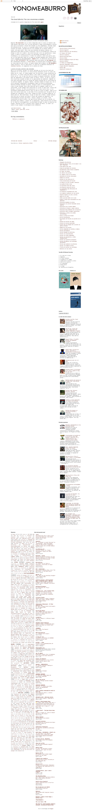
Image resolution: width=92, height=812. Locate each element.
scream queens (28, 687)
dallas (18, 575)
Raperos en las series (65, 227)
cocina (22, 563)
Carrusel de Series (40, 721)
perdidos (26, 663)
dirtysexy (31, 579)
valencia (13, 744)
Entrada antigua (52, 140)
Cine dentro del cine (65, 166)
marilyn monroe (15, 634)
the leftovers (28, 720)
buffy (33, 554)
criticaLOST (28, 569)
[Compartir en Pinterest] (17, 111)
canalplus (31, 556)
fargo (30, 592)
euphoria (13, 589)
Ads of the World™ (40, 679)
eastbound (25, 584)
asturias (16, 543)
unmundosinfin (27, 741)
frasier (13, 596)
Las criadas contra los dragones (44, 740)
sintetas (16, 695)
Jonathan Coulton (16, 66)
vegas (33, 744)
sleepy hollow (19, 696)
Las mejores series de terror (67, 187)
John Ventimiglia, (21, 60)
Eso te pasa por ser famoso (43, 787)
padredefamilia (15, 659)
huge (26, 613)
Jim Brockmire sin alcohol (42, 718)
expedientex (28, 589)
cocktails (31, 563)
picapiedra (13, 667)
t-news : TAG (39, 772)
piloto (26, 667)
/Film (37, 534)
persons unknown (27, 665)
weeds (33, 746)
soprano (32, 699)
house (12, 612)
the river (15, 727)
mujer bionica (15, 647)
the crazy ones (30, 715)
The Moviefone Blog (40, 776)
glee (18, 599)
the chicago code (19, 714)
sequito (27, 691)
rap (31, 676)
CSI (30, 571)
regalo (23, 679)
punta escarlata (19, 675)
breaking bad (23, 554)
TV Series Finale (40, 597)
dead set (20, 576)
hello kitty (21, 606)
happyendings (31, 601)
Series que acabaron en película (68, 244)
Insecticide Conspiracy (42, 788)
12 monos (13, 534)
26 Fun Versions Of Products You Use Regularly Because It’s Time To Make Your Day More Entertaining (45, 558)
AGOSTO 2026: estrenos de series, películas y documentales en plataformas (73, 351)
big (20, 547)
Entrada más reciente (16, 140)
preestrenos (16, 671)
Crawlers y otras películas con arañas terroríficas (73, 400)
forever (13, 595)
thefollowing (14, 731)
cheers (21, 559)
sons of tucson (24, 699)
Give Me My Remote (40, 610)
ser (33, 691)
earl (19, 584)
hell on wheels (28, 605)
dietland (20, 579)
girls (12, 599)
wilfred (24, 748)
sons (29, 698)
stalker (18, 703)
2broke (24, 534)
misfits (30, 642)
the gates (18, 719)
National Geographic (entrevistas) (69, 64)
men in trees (20, 638)
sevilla (32, 692)
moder (23, 644)
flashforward (28, 593)
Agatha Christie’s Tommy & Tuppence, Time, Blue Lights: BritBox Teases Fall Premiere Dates (45, 599)
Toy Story (28, 735)
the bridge (27, 712)
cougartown (31, 567)
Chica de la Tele (40, 743)
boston (32, 552)
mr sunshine (21, 645)
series (27, 109)
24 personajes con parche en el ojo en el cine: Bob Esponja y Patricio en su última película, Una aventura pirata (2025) (73, 438)
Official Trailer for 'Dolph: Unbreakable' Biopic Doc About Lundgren (43, 551)
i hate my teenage (15, 614)
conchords (31, 566)
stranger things (22, 706)
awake (23, 543)
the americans (25, 711)
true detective (18, 737)
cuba (12, 573)
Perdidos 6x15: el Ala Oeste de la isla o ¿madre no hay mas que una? (73, 370)
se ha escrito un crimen (24, 688)
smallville (29, 696)
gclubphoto (64, 42)
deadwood (27, 576)
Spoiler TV (38, 574)
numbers (30, 653)
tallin (26, 708)
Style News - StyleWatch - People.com (45, 732)
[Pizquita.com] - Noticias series (44, 697)
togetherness (14, 733)
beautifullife (26, 544)
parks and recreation (25, 660)
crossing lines (17, 571)
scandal (13, 687)
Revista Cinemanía (64, 54)
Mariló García (64, 40)
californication (27, 555)
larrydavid (29, 621)
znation (20, 750)
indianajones (25, 614)
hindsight (20, 609)
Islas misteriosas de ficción (67, 180)
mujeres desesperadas (28, 647)
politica (13, 669)
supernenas (19, 708)
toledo (20, 733)
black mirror (27, 548)
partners (13, 661)
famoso (23, 592)
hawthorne (13, 605)
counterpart (17, 569)
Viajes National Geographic (67, 66)
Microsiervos (39, 562)
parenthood (31, 659)
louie (28, 629)
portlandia (26, 669)
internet (17, 616)
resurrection (14, 680)
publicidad (31, 673)
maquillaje (28, 633)
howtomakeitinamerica (16, 613)
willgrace (31, 748)
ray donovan (14, 677)
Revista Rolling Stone (65, 56)
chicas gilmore (30, 559)
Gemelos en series (64, 177)
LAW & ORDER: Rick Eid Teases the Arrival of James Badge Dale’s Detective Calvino (44, 613)
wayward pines (24, 746)
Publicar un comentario (18, 119)
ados (15, 535)
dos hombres (17, 583)
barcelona (30, 543)
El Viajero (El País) (65, 53)
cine (16, 562)
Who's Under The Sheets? (42, 629)
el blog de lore (40, 636)
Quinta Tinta (39, 747)
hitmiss (26, 609)
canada (25, 556)
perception (16, 663)
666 (33, 534)
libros (26, 622)
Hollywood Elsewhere (41, 586)
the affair (16, 711)
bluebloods (13, 550)
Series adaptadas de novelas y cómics (69, 229)
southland (24, 700)
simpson (32, 694)
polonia (19, 669)
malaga (24, 631)
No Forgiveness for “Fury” (42, 587)
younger (13, 750)
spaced (15, 702)
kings (22, 621)
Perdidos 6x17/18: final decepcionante (72, 320)
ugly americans (21, 739)
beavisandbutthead (15, 546)
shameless (16, 694)
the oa (21, 724)
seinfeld (19, 689)
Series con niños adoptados (67, 235)
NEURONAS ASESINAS (40, 674)
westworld (16, 748)
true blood (31, 736)
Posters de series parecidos (67, 223)
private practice (15, 673)
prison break (27, 672)
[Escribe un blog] (13, 111)
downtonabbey (28, 583)
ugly (12, 739)
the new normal (26, 723)
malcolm (30, 631)
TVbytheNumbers (39, 799)
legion (12, 622)
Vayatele (38, 541)
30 (28, 534)
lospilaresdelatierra (18, 629)
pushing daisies (30, 675)
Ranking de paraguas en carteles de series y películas (71, 411)
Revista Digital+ (64, 50)
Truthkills (38, 617)
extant (12, 591)
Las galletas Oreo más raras (67, 185)
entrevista (22, 587)
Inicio (35, 140)
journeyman (16, 618)
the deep (15, 716)
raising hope (23, 676)
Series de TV (39, 764)
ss (11, 703)
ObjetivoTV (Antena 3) (65, 69)
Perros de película (65, 217)
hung (31, 613)
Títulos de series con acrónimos (68, 247)
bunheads (16, 555)
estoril (30, 588)
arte (33, 542)
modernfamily (31, 644)
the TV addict (39, 653)
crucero (25, 571)
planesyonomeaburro (16, 668)
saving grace (28, 685)
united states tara (16, 741)
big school (25, 547)
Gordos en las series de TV (67, 179)
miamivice (15, 639)
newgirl (15, 652)
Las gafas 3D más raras (66, 184)
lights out (20, 625)
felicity (13, 593)
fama (18, 592)
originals (19, 657)
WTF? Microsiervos (40, 632)
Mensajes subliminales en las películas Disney (73, 425)
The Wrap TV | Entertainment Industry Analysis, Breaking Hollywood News (45, 804)
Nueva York (22, 653)
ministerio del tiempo (18, 642)
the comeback (20, 715)
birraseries (17, 548)
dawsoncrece (13, 576)
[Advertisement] (34, 130)
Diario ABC (62, 67)
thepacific (23, 731)
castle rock (29, 558)
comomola (21, 566)
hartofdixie (17, 604)
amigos (16, 539)
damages (25, 575)
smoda (17, 698)
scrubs (12, 688)
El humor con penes (65, 171)
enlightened (25, 585)
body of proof (22, 551)
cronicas (19, 570)
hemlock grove (14, 608)
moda (12, 644)
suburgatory (16, 707)
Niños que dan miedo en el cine (68, 197)
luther (22, 630)
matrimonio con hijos (28, 635)
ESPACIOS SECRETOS (40, 685)
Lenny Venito (31, 61)
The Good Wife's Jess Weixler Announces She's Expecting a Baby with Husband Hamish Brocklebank (44, 734)
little (14, 626)
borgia (22, 552)
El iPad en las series (65, 172)
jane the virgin (15, 617)
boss (28, 552)
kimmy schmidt (14, 621)
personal (13, 665)
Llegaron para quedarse (42, 758)
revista (28, 680)
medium (15, 637)
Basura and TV (39, 753)
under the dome (17, 740)
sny (23, 698)
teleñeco (17, 710)
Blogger (51, 808)
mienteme (22, 639)
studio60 (32, 706)
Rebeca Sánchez (39, 717)
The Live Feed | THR (41, 801)
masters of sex (15, 635)
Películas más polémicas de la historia (70, 209)
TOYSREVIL (38, 628)
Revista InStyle (64, 61)
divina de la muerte (19, 580)
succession (24, 707)
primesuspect (17, 672)
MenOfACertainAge (30, 638)
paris (14, 660)
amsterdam (23, 539)
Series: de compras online (66, 245)
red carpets (30, 677)
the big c (18, 712)
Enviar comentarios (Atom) (25, 143)
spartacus (21, 702)
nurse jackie (14, 655)
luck (17, 630)
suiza (12, 708)
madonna (18, 631)
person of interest (27, 664)
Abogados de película (65, 162)
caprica (15, 558)
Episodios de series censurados (68, 176)
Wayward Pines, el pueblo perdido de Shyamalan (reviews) (72, 340)
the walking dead (29, 728)
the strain (20, 728)
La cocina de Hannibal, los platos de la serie (73, 494)
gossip (16, 600)
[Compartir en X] (14, 111)
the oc (27, 724)
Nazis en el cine (64, 196)
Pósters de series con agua (67, 221)
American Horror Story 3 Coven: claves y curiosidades (73, 457)
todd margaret (28, 732)
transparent (14, 736)
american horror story (28, 538)
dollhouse (30, 580)
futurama (29, 597)
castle (21, 558)
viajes (24, 745)
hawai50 (30, 604)
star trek (25, 703)
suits (30, 707)
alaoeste (29, 535)
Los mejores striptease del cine (68, 191)
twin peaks (28, 737)
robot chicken (24, 683)
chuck (21, 560)
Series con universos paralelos (68, 239)
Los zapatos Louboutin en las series (69, 193)
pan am (24, 659)
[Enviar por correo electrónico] (12, 111)
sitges (29, 695)
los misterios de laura (22, 627)
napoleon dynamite (21, 651)
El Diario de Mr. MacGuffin (43, 738)
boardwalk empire (24, 550)
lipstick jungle (30, 625)
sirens (23, 695)
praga (33, 669)
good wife (22, 109)
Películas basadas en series (67, 202)
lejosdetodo (20, 622)
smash (12, 698)
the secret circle (25, 727)
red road (17, 679)
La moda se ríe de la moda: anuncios (69, 182)
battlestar (13, 544)
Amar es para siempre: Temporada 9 (45, 698)
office (22, 655)
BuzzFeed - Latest (40, 555)
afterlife (22, 535)
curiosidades (29, 573)
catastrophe (14, 559)
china (15, 560)
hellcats (13, 606)
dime (26, 579)
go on (24, 599)
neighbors (31, 651)
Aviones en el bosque (41, 670)
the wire (17, 729)
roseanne (19, 684)
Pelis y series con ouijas (66, 215)
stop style (20, 704)
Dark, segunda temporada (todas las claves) (72, 448)
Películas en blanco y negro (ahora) (69, 208)
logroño (20, 626)
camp (21, 556)
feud (19, 593)
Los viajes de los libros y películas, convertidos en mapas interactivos (44, 564)
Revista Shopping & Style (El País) (69, 59)
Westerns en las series (66, 248)
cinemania (28, 562)
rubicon (26, 684)
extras (18, 591)
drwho (12, 584)
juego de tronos (26, 618)
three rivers (31, 731)
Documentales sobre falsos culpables (69, 169)
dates (31, 575)
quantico (16, 676)
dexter (25, 578)
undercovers (29, 740)
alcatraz (13, 537)
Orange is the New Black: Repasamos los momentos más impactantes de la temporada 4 (45, 766)
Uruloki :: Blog (40, 642)
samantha (19, 685)
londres (27, 626)
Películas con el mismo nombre (68, 206)
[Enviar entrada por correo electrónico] (23, 108)
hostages (16, 610)
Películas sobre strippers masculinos (69, 211)
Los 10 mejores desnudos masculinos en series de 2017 (73, 466)
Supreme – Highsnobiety (42, 664)
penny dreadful (30, 661)
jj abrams (31, 617)
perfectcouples (14, 664)
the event (29, 716)
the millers (16, 723)
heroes (12, 609)
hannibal (22, 601)
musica (32, 648)
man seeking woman (16, 633)
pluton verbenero (27, 668)
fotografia (28, 595)
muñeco (24, 648)
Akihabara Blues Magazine (42, 622)
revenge (21, 680)
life (33, 622)
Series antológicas (65, 230)
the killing (18, 720)
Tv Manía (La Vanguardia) (66, 62)
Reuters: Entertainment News (43, 701)
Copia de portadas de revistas (68, 168)
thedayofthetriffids (27, 729)
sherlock (24, 694)
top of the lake (28, 733)
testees (32, 710)
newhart (22, 652)
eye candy (25, 591)
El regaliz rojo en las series (68, 174)
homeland (32, 609)
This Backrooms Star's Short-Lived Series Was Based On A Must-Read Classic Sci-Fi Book (45, 537)
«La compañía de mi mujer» (42, 633)
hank (17, 601)
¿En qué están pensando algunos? (44, 744)
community (16, 565)
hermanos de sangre (26, 608)
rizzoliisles (14, 683)
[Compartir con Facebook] (16, 111)
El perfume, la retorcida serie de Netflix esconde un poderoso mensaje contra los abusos (73, 505)
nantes (12, 651)
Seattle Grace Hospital (42, 781)
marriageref (25, 634)
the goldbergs (26, 719)
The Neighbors (52, 63)
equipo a (16, 588)
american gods (14, 538)
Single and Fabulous (41, 658)
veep (28, 744)
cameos (17, 109)
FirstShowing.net (40, 549)
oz (31, 657)
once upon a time (17, 656)
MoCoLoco (38, 791)
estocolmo (22, 588)
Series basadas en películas (67, 232)
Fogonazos (38, 669)
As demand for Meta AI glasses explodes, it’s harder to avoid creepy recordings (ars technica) (44, 593)
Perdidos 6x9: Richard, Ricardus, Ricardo (71, 391)
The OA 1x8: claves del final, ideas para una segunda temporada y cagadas (73, 330)
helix (19, 605)
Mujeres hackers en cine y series (68, 194)
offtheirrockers (30, 655)
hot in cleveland (26, 610)
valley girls (21, 744)
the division (22, 716)
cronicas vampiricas (29, 570)
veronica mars (16, 745)
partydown (20, 661)
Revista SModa (63, 58)
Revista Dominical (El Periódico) (68, 51)
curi (20, 573)
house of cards (25, 612)
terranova (25, 710)
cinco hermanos (30, 560)
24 (18, 534)
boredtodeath (14, 552)
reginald (30, 679)
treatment (23, 736)
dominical (13, 581)
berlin (25, 546)
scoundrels (20, 687)
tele (33, 708)
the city (28, 714)
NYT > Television (40, 569)
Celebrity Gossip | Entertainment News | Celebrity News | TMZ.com (44, 580)
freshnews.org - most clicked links (45, 590)
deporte (18, 578)
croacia (13, 570)
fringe (20, 597)
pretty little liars (28, 671)
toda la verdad (17, 732)
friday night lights (25, 596)
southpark (31, 700)
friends (13, 597)
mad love (28, 630)
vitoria (32, 745)
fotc (20, 595)
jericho (24, 617)
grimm (22, 600)
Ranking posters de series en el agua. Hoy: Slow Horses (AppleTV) (73, 381)
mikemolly (30, 639)
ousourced (26, 657)
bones (30, 551)
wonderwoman (17, 749)
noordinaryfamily (30, 652)
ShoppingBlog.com (40, 647)
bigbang (32, 547)
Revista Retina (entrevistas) (67, 48)
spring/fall (29, 702)
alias (29, 537)
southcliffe (16, 700)
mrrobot (29, 645)
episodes (32, 587)
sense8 (20, 691)
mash (31, 634)
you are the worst (27, 749)
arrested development (16, 542)
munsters (17, 648)
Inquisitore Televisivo (42, 726)
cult (16, 573)
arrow (27, 542)
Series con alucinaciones (66, 233)
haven (24, 604)
